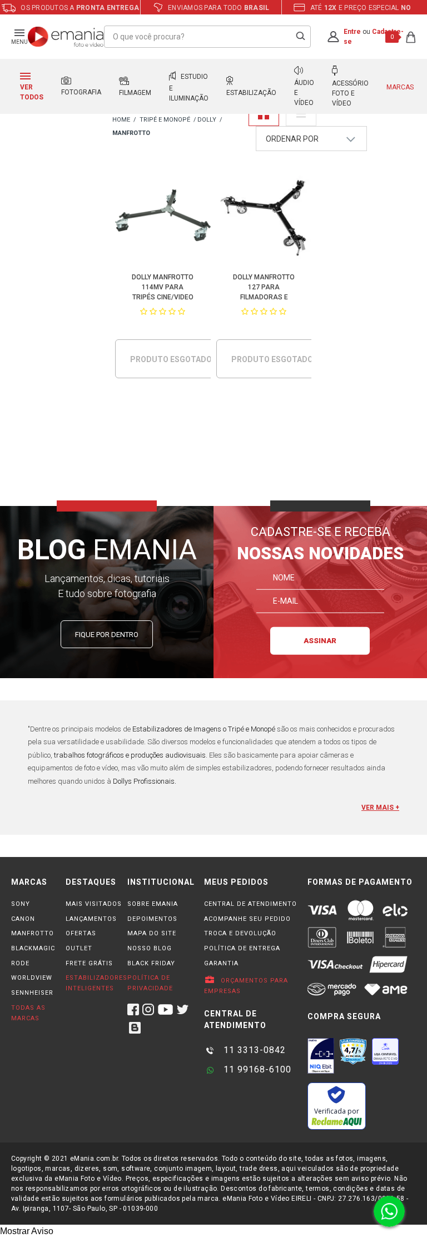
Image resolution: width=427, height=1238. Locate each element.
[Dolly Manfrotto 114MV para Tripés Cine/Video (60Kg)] (162, 217)
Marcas (400, 87)
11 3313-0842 (253, 1050)
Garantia (221, 963)
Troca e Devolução (240, 933)
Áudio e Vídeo (304, 93)
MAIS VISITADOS (94, 904)
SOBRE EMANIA (152, 904)
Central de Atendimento (250, 904)
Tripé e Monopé (165, 119)
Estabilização (251, 93)
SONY (20, 904)
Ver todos (31, 92)
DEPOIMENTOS (152, 919)
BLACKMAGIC (33, 948)
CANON (23, 919)
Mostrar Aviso (26, 1231)
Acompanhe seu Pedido (247, 919)
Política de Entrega (242, 948)
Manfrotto (131, 133)
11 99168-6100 (256, 1069)
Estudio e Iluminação (188, 87)
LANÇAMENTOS (91, 919)
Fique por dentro (106, 634)
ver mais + (380, 807)
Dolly (206, 119)
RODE (20, 963)
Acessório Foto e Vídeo (350, 93)
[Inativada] (320, 1056)
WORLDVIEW (31, 977)
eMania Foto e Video (121, 120)
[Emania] (66, 37)
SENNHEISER (32, 992)
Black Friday (151, 963)
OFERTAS (81, 933)
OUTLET (79, 948)
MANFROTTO (32, 933)
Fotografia (81, 92)
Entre (352, 32)
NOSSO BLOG (149, 948)
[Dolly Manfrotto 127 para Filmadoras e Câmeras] (263, 217)
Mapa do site (151, 933)
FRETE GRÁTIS (89, 963)
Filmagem (135, 93)
